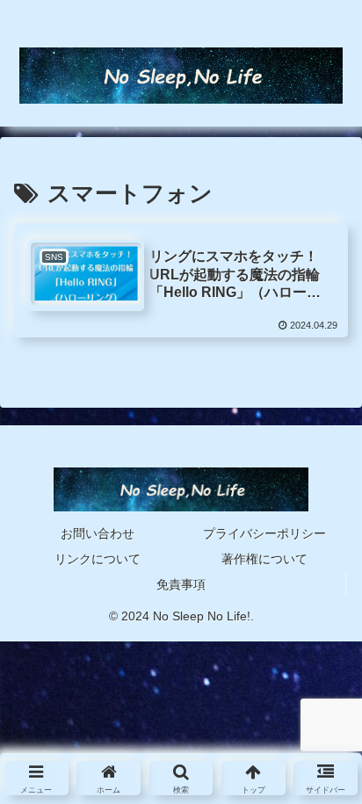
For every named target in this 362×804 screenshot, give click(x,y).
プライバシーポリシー (264, 533)
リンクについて (97, 559)
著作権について (264, 559)
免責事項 (181, 584)
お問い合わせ (97, 533)
